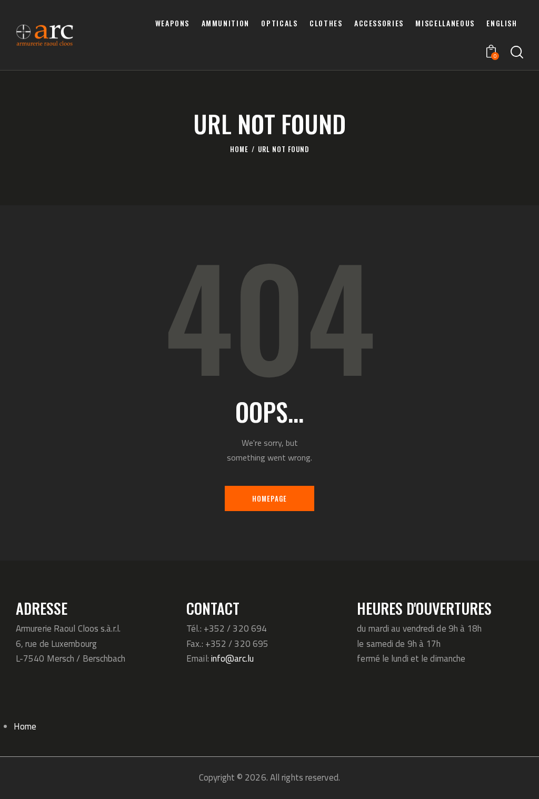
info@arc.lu (232, 658)
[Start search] (517, 52)
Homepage (269, 498)
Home (239, 149)
